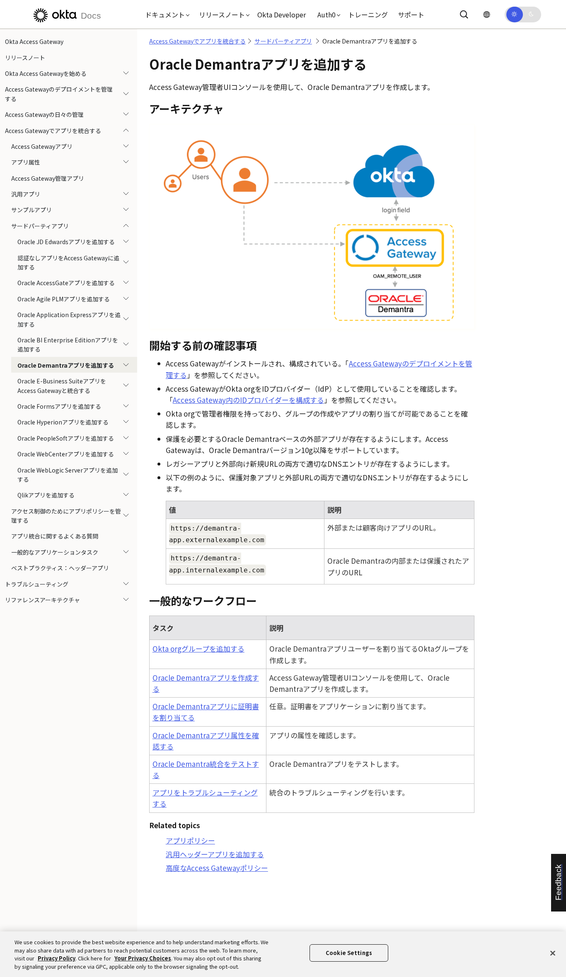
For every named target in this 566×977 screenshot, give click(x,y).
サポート (411, 14)
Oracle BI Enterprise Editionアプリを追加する (67, 344)
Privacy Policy (56, 958)
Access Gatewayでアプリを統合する (53, 130)
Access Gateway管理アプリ (47, 178)
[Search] (464, 14)
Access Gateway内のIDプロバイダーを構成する (248, 400)
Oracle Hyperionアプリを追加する (63, 422)
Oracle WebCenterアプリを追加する (65, 454)
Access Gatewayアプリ (42, 146)
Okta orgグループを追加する (198, 648)
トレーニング (368, 14)
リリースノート (25, 57)
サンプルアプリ (31, 210)
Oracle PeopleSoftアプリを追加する (65, 438)
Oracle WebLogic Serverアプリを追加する (67, 474)
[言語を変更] (486, 14)
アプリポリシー (190, 840)
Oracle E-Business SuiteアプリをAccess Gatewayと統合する (61, 385)
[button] (165, 14)
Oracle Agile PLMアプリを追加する (63, 299)
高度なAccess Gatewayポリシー (217, 868)
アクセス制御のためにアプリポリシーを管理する (66, 515)
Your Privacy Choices (142, 958)
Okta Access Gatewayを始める (46, 73)
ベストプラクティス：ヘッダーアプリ (60, 568)
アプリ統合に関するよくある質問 (54, 536)
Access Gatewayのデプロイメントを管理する (59, 93)
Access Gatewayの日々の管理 (44, 114)
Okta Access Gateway (34, 41)
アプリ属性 (25, 162)
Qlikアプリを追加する (46, 495)
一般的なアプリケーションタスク (54, 552)
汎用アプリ (25, 194)
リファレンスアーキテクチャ (42, 600)
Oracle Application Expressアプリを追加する (69, 319)
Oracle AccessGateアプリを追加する (66, 283)
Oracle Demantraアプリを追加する (65, 365)
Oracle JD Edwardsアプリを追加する (66, 242)
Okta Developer (281, 14)
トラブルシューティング (36, 583)
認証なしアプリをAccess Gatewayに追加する (68, 262)
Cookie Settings (349, 953)
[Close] (553, 953)
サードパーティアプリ (40, 226)
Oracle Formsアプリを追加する (59, 406)
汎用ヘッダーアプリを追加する (215, 854)
